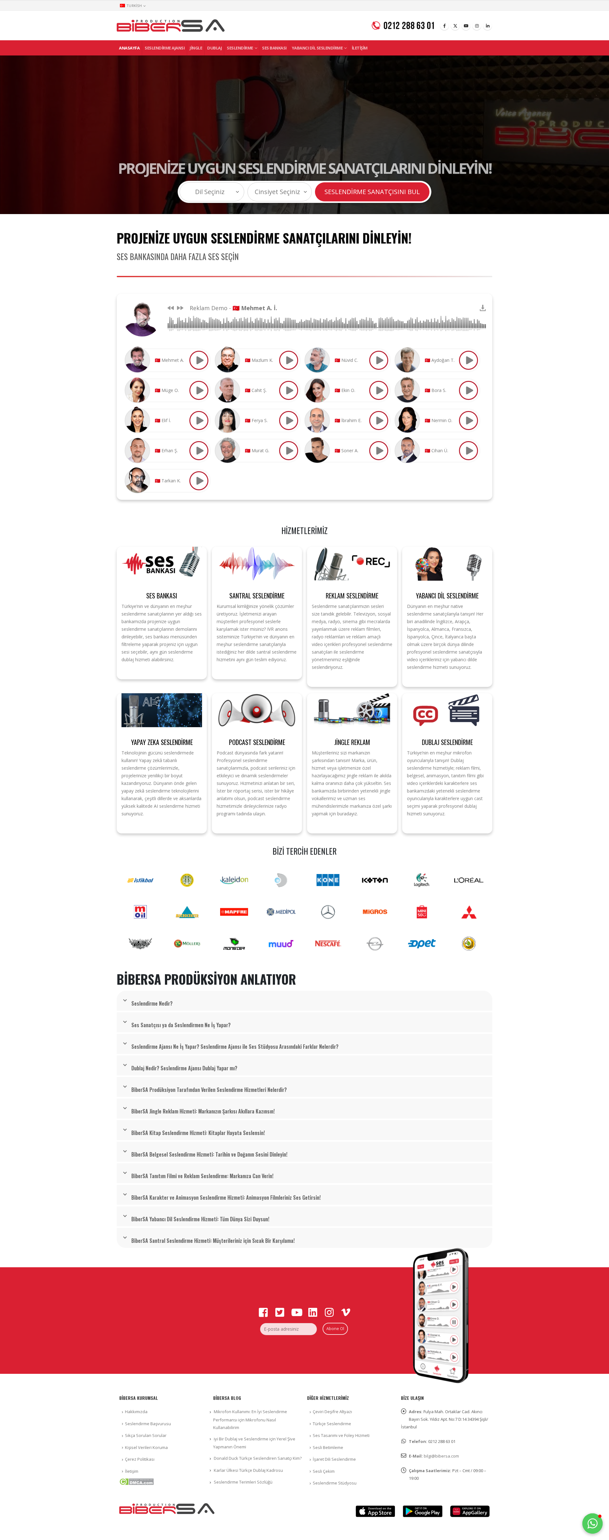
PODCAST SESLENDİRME (257, 742)
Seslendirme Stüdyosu (335, 1483)
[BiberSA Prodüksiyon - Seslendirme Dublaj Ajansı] (171, 25)
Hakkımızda (136, 1411)
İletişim (360, 48)
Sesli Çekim (324, 1471)
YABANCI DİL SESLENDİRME (447, 595)
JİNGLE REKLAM (352, 742)
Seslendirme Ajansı (165, 48)
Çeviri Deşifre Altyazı (332, 1411)
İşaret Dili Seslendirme (334, 1459)
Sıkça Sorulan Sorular (146, 1435)
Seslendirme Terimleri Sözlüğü (243, 1482)
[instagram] (476, 25)
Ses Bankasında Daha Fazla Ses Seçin (178, 256)
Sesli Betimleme (328, 1447)
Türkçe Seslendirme (332, 1423)
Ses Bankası (274, 48)
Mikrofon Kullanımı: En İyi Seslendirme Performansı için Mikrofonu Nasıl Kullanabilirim (250, 1419)
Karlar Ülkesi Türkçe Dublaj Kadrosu (248, 1470)
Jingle (196, 48)
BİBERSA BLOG (227, 1397)
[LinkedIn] (487, 25)
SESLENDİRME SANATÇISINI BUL (372, 191)
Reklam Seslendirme (352, 595)
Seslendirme (240, 48)
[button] (592, 1523)
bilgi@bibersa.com (441, 1456)
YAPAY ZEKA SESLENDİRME (162, 742)
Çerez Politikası (139, 1459)
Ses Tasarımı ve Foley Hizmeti (341, 1435)
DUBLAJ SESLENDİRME (447, 742)
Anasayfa (129, 48)
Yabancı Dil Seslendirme (317, 48)
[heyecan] (455, 25)
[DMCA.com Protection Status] (136, 1481)
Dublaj (214, 48)
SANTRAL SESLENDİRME (257, 595)
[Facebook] (444, 25)
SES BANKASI (161, 595)
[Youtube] (466, 25)
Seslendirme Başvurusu (148, 1423)
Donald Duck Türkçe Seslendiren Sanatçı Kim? (258, 1458)
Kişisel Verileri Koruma (146, 1447)
